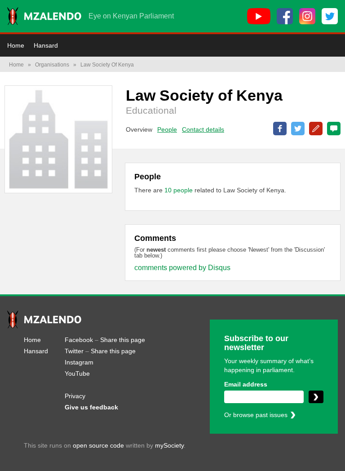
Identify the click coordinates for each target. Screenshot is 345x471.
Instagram (79, 362)
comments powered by (182, 267)
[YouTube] (258, 16)
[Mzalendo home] (44, 16)
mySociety (169, 445)
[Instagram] (307, 16)
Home (15, 45)
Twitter (74, 351)
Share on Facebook (280, 128)
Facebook (79, 339)
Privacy (75, 396)
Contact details (203, 129)
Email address (245, 384)
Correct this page (316, 128)
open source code (98, 445)
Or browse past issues (256, 414)
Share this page (122, 339)
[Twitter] (330, 16)
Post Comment (334, 128)
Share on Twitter (298, 128)
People (167, 129)
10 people (179, 190)
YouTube (77, 373)
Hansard (46, 45)
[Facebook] (285, 16)
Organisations (52, 65)
